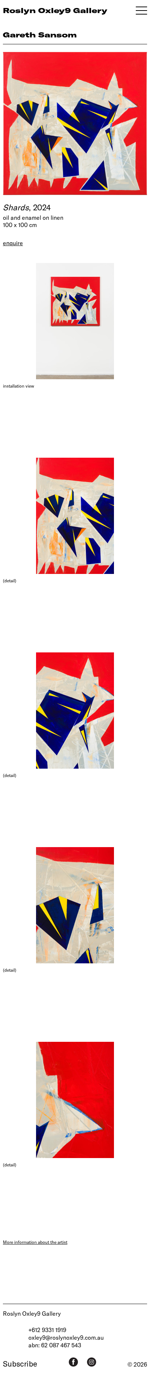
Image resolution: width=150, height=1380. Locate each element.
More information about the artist (35, 1242)
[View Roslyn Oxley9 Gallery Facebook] (73, 1362)
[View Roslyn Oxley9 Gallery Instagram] (91, 1362)
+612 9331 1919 (47, 1329)
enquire (13, 242)
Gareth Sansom (40, 35)
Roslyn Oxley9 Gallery (32, 1313)
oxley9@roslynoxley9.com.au (66, 1337)
